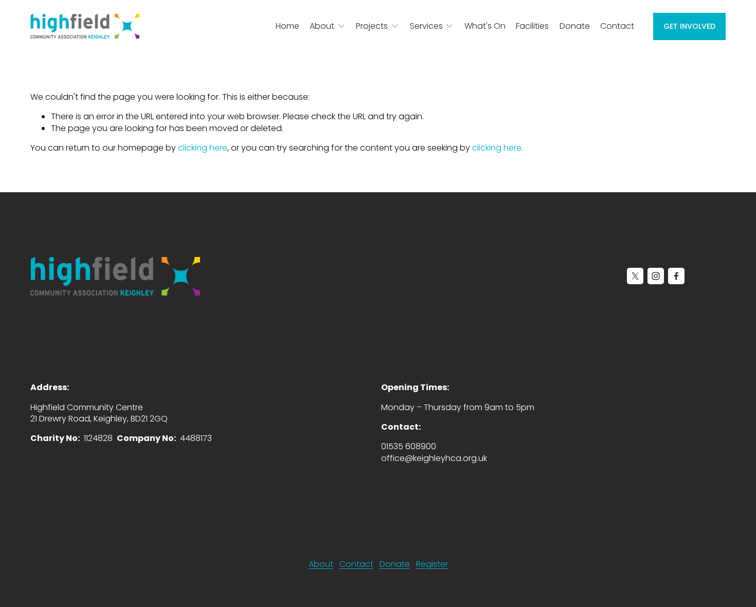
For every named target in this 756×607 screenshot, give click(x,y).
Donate (575, 26)
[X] (635, 276)
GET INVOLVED (689, 26)
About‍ (321, 564)
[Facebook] (676, 276)
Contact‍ (356, 564)
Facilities (532, 26)
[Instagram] (655, 276)
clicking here (202, 148)
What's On (485, 26)
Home (287, 26)
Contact (617, 26)
